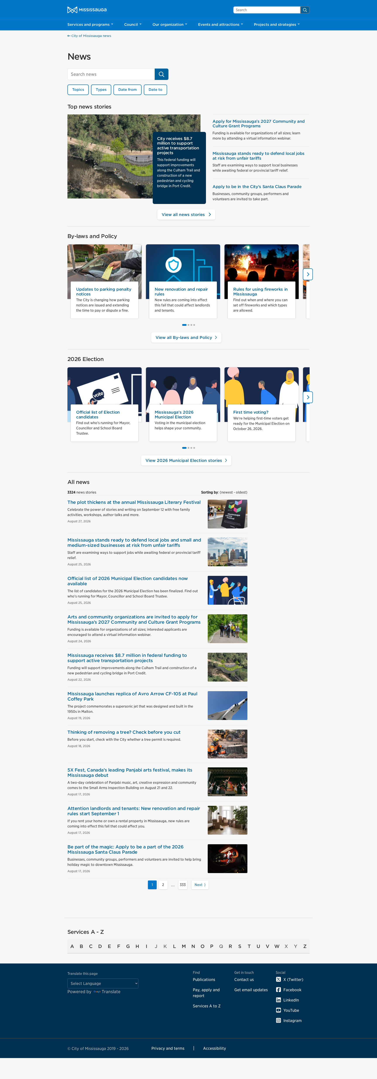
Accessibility (214, 1048)
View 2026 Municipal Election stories (184, 460)
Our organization (168, 24)
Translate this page (82, 974)
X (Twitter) (293, 979)
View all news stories (184, 214)
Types (101, 90)
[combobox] (266, 10)
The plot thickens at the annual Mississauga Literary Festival (134, 502)
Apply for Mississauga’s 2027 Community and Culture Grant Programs (258, 123)
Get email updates (251, 990)
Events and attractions (218, 24)
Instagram (292, 1020)
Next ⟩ (200, 885)
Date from (127, 90)
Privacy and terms (167, 1048)
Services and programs (88, 24)
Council (131, 24)
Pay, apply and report (206, 993)
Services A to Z (207, 1006)
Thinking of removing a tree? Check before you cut (123, 732)
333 (183, 885)
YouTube (291, 1010)
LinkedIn (291, 1000)
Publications (204, 979)
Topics (78, 90)
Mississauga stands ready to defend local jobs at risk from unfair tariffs (258, 156)
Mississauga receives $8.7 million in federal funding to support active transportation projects (127, 658)
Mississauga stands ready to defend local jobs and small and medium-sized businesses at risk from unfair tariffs (134, 542)
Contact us (244, 979)
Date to (155, 90)
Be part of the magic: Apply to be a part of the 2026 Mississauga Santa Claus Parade (125, 849)
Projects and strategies (275, 24)
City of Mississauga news (90, 36)
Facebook (292, 990)
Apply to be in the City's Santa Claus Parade (256, 186)
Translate (111, 991)
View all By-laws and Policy (184, 337)
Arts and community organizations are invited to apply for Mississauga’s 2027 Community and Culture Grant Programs (134, 619)
